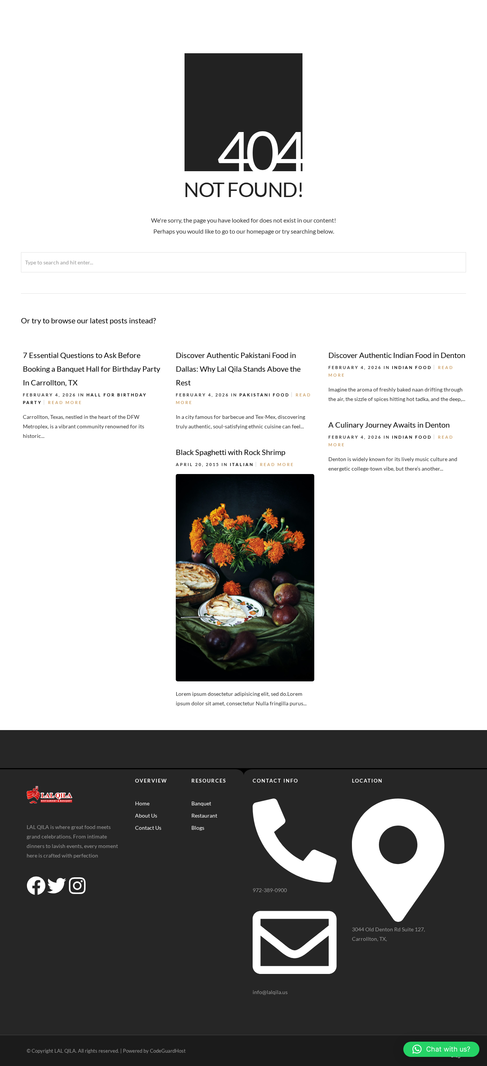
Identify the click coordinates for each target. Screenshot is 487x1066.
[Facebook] (36, 885)
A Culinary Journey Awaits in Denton (389, 424)
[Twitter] (56, 885)
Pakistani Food (264, 394)
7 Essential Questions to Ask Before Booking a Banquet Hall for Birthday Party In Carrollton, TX (91, 368)
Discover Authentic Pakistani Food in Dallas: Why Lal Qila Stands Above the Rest (238, 368)
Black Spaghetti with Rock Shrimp (230, 452)
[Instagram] (77, 885)
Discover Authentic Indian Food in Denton (396, 355)
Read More (65, 402)
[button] (441, 1049)
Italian (242, 464)
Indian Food (412, 367)
